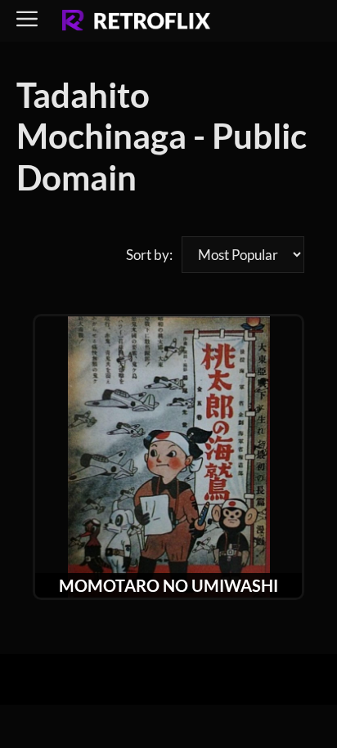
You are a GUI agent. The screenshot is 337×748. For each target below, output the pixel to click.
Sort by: (149, 254)
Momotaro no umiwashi (168, 585)
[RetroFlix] (136, 21)
